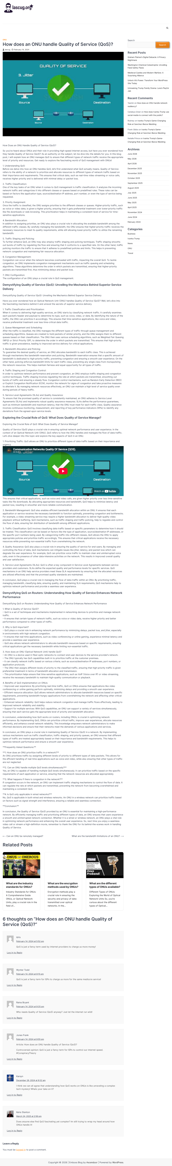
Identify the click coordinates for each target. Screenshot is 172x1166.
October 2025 (134, 178)
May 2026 (132, 159)
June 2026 (132, 154)
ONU (5, 40)
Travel (130, 253)
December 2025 (135, 168)
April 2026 (132, 163)
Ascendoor (91, 1162)
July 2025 (132, 193)
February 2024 (134, 222)
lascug (7, 50)
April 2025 (132, 207)
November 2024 (135, 212)
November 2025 (135, 173)
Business (131, 234)
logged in (21, 1149)
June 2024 (132, 217)
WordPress (117, 1162)
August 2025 (133, 188)
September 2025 (135, 183)
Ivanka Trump (134, 238)
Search (131, 40)
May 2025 (132, 202)
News (130, 243)
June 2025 (132, 198)
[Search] (167, 28)
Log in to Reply (14, 952)
